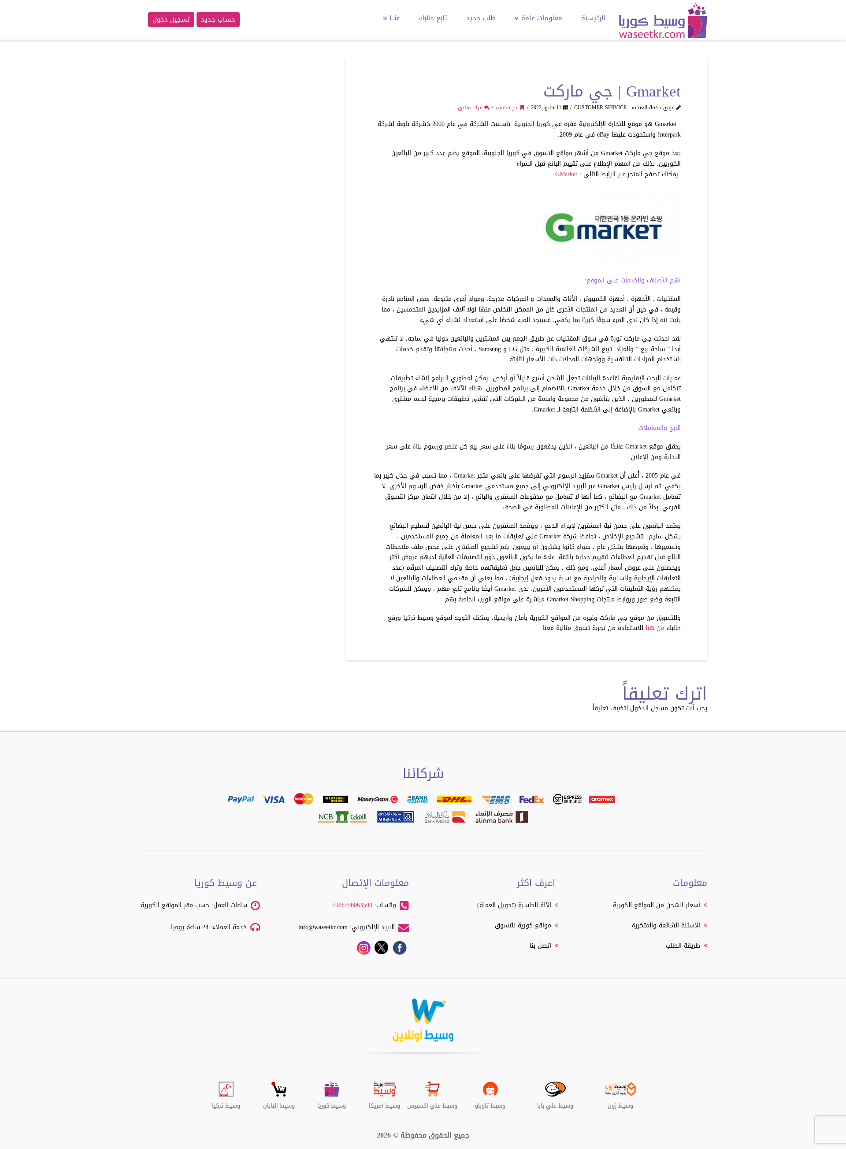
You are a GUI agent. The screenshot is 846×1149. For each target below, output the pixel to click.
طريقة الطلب (683, 946)
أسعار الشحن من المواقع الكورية (656, 905)
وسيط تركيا (226, 1102)
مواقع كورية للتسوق (523, 925)
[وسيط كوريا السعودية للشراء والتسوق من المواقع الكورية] (663, 24)
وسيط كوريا (331, 1102)
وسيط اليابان (279, 1102)
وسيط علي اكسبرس (432, 1102)
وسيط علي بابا (555, 1102)
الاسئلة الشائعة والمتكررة (666, 925)
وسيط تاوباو (490, 1102)
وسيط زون (620, 1102)
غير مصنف (508, 107)
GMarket (566, 174)
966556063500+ (352, 905)
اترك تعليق (471, 107)
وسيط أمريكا (384, 1102)
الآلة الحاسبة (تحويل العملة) (514, 905)
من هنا (655, 628)
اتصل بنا (540, 946)
